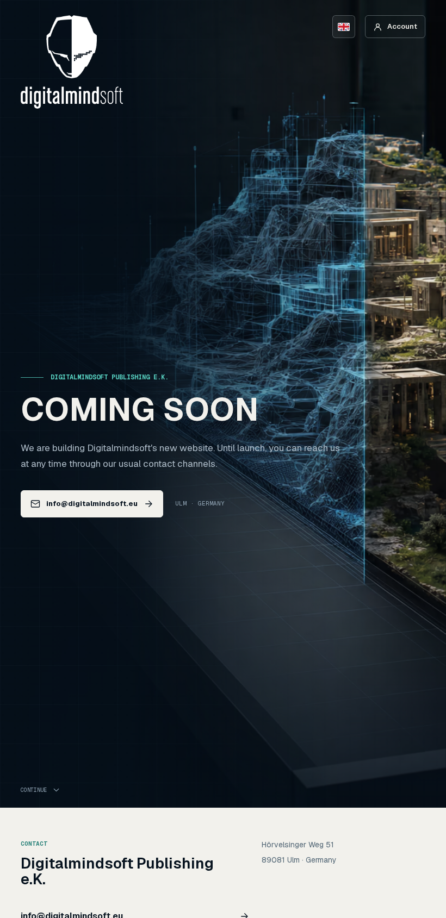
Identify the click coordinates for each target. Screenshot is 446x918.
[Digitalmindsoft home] (72, 62)
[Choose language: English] (343, 26)
